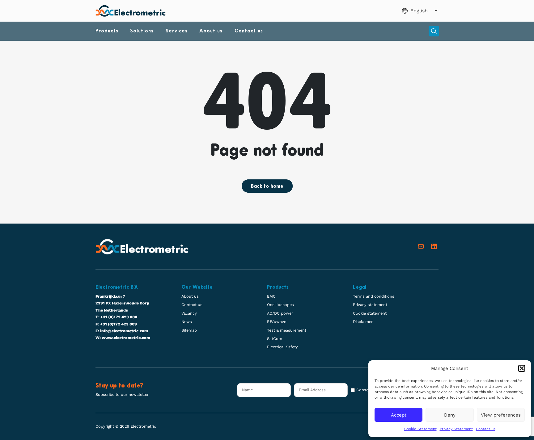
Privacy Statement (456, 429)
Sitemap (189, 330)
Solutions (142, 31)
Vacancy (189, 313)
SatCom (274, 338)
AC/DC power (280, 313)
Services (177, 31)
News (186, 321)
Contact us (485, 429)
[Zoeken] (434, 31)
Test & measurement (286, 330)
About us (210, 31)
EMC (271, 296)
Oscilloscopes (280, 304)
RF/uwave (276, 321)
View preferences (501, 415)
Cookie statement (370, 313)
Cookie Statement (420, 429)
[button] (522, 368)
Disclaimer (363, 321)
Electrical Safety (282, 347)
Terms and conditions (373, 296)
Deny (450, 415)
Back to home (267, 186)
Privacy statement (370, 304)
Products (106, 31)
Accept (398, 415)
